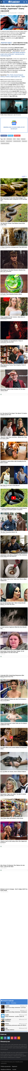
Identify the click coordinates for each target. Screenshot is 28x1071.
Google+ (18, 135)
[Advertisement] (14, 160)
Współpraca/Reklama (6, 1069)
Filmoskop (13, 1003)
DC (4, 139)
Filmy (18, 139)
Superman (24, 141)
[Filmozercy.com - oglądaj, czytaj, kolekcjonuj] (14, 2)
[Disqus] (14, 912)
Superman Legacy (6, 43)
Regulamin (14, 1066)
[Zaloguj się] (24, 2)
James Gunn (9, 141)
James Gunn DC (17, 141)
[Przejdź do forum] (4, 2)
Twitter (11, 135)
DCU (14, 139)
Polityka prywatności (6, 1066)
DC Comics (9, 139)
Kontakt (14, 1069)
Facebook (4, 135)
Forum (3, 1003)
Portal (8, 1003)
